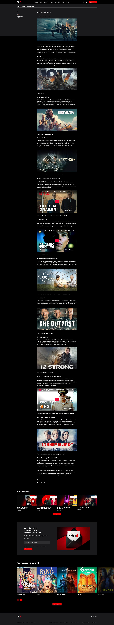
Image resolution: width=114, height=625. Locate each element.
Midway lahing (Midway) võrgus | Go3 (45, 134)
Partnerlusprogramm (53, 622)
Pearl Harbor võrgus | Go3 (43, 254)
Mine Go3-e (92, 2)
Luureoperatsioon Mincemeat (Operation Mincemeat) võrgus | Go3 (52, 215)
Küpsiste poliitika (86, 622)
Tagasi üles (94, 616)
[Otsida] (86, 2)
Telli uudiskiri (28, 548)
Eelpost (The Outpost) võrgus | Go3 (45, 333)
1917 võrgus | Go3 (41, 93)
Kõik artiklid (57, 514)
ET (83, 2)
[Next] (21, 600)
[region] (57, 582)
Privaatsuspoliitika (64, 622)
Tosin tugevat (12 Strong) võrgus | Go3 (45, 372)
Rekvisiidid (94, 622)
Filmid (23, 6)
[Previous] (18, 600)
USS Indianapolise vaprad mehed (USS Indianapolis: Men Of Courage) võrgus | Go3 (55, 413)
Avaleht (18, 6)
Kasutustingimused (75, 622)
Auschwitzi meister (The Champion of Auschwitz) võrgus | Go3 (51, 175)
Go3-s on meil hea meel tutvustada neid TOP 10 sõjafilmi (49, 470)
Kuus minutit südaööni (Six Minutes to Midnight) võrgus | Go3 (50, 454)
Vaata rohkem (57, 604)
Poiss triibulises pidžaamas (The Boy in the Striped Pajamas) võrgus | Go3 (53, 294)
